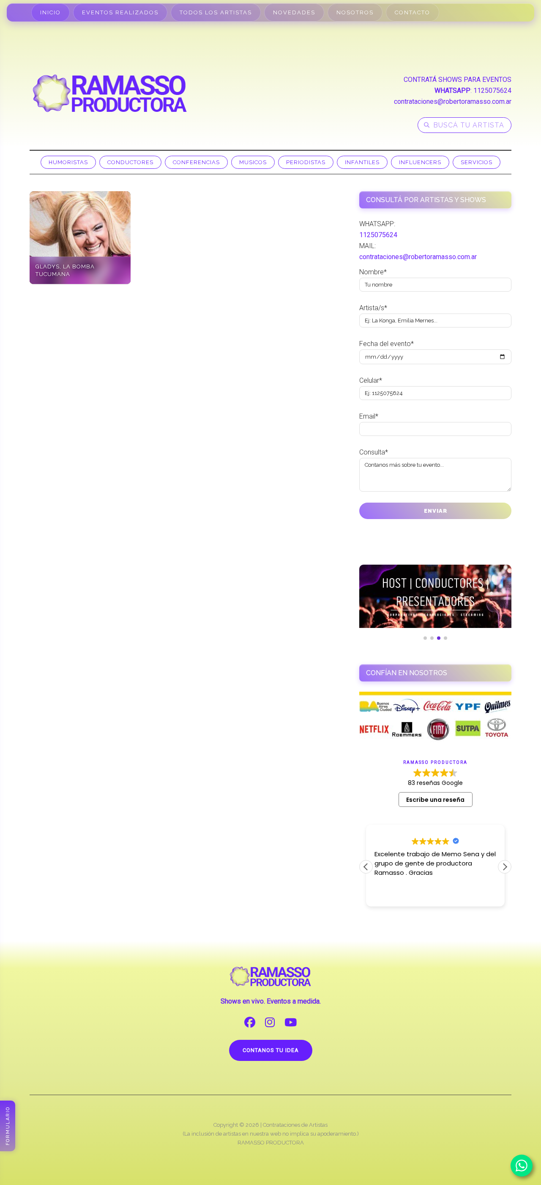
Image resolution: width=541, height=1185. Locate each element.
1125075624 (492, 91)
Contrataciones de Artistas (295, 1125)
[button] (504, 866)
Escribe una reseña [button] (435, 799)
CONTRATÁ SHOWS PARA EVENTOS (457, 80)
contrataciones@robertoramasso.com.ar (452, 101)
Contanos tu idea (271, 1050)
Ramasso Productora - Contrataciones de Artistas (110, 93)
